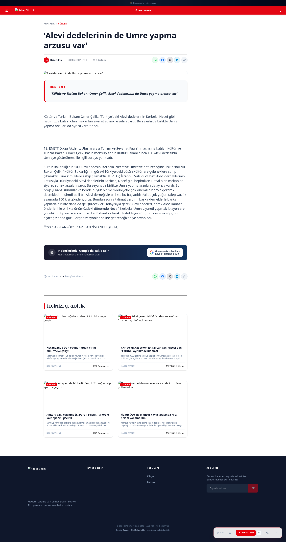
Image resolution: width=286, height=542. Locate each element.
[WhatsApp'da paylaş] (155, 60)
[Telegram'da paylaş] (177, 60)
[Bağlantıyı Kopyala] (184, 60)
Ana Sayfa (144, 10)
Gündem (62, 24)
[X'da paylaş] (170, 60)
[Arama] (279, 10)
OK (253, 488)
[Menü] (7, 10)
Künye (150, 476)
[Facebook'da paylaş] (163, 60)
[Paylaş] (267, 533)
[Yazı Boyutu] (230, 533)
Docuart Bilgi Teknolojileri (134, 530)
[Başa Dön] (276, 533)
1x (259, 533)
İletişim (151, 482)
